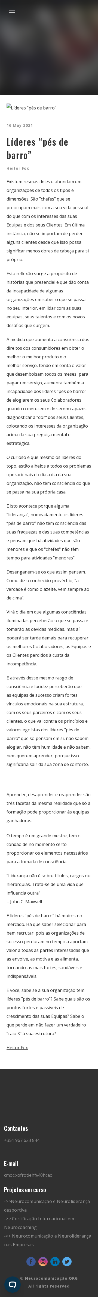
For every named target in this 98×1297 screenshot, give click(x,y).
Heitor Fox (17, 1048)
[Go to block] (49, 23)
